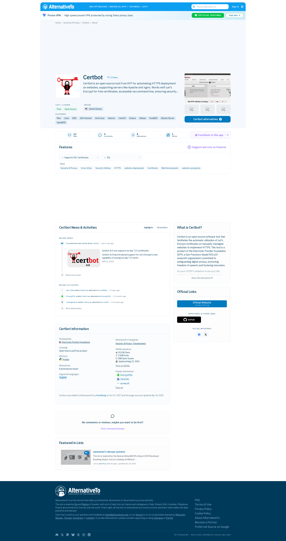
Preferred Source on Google (212, 526)
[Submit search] (194, 7)
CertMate (103, 290)
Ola (75, 504)
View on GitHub (123, 365)
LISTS (145, 7)
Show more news (73, 275)
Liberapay (158, 518)
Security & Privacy (69, 168)
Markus (85, 504)
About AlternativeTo (207, 518)
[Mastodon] (67, 534)
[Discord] (56, 534)
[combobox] (210, 6)
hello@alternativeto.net (116, 514)
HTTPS (117, 168)
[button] (112, 77)
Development (139, 343)
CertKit (106, 302)
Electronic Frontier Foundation (76, 342)
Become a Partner (206, 522)
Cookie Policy (203, 513)
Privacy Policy (203, 509)
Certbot (96, 243)
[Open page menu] (242, 6)
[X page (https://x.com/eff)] (205, 334)
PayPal (169, 518)
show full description (202, 277)
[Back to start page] (62, 6)
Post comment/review (113, 428)
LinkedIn (90, 518)
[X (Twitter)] (62, 534)
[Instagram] (83, 534)
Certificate (153, 168)
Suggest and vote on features (209, 147)
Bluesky (59, 518)
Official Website (202, 303)
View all (119, 387)
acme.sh (124, 383)
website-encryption (191, 168)
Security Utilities (103, 168)
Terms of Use (203, 504)
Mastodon (180, 514)
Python (66, 359)
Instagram (78, 518)
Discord (139, 514)
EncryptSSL (106, 296)
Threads (68, 518)
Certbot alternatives (205, 119)
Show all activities (73, 308)
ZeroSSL (124, 379)
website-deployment (134, 168)
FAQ (197, 500)
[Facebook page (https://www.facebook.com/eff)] (199, 334)
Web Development (169, 168)
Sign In (235, 6)
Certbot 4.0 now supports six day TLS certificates (125, 250)
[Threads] (78, 534)
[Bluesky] (73, 534)
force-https (86, 168)
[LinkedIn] (89, 534)
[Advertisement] (143, 48)
